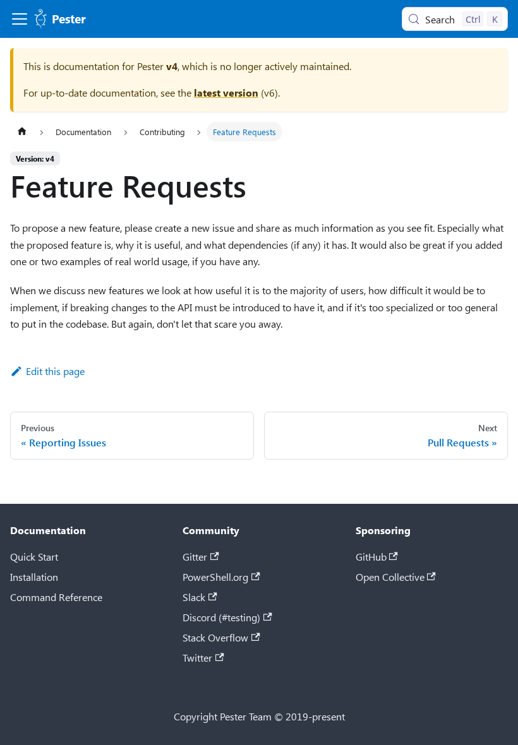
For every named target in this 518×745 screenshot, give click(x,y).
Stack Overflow (215, 637)
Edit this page (55, 371)
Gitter (195, 556)
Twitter (197, 657)
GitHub (371, 556)
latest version (226, 92)
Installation (34, 576)
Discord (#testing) (221, 617)
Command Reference (56, 597)
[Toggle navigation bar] (19, 18)
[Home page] (22, 131)
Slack (194, 597)
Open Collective (390, 576)
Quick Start (34, 556)
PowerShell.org (215, 576)
